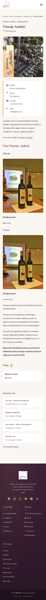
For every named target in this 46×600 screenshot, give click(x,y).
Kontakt (5, 555)
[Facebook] (9, 499)
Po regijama (7, 518)
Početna (5, 16)
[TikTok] (37, 499)
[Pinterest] (26, 499)
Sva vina (6, 526)
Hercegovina (28, 16)
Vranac (30, 137)
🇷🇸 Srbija (27, 518)
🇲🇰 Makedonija (29, 535)
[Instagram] (14, 499)
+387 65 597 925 (16, 104)
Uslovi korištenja (9, 576)
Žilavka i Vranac (11, 374)
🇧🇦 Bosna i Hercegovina (32, 513)
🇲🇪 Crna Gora (29, 531)
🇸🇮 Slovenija (28, 526)
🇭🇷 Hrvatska (28, 522)
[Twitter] (20, 499)
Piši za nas (6, 568)
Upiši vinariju (7, 559)
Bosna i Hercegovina (16, 16)
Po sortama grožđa (9, 513)
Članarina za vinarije (10, 563)
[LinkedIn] (31, 499)
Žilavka (22, 137)
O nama (5, 550)
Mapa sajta (6, 581)
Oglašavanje (7, 572)
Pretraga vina (7, 531)
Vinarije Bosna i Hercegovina (15, 22)
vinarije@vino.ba (16, 111)
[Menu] (41, 4)
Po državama (7, 522)
